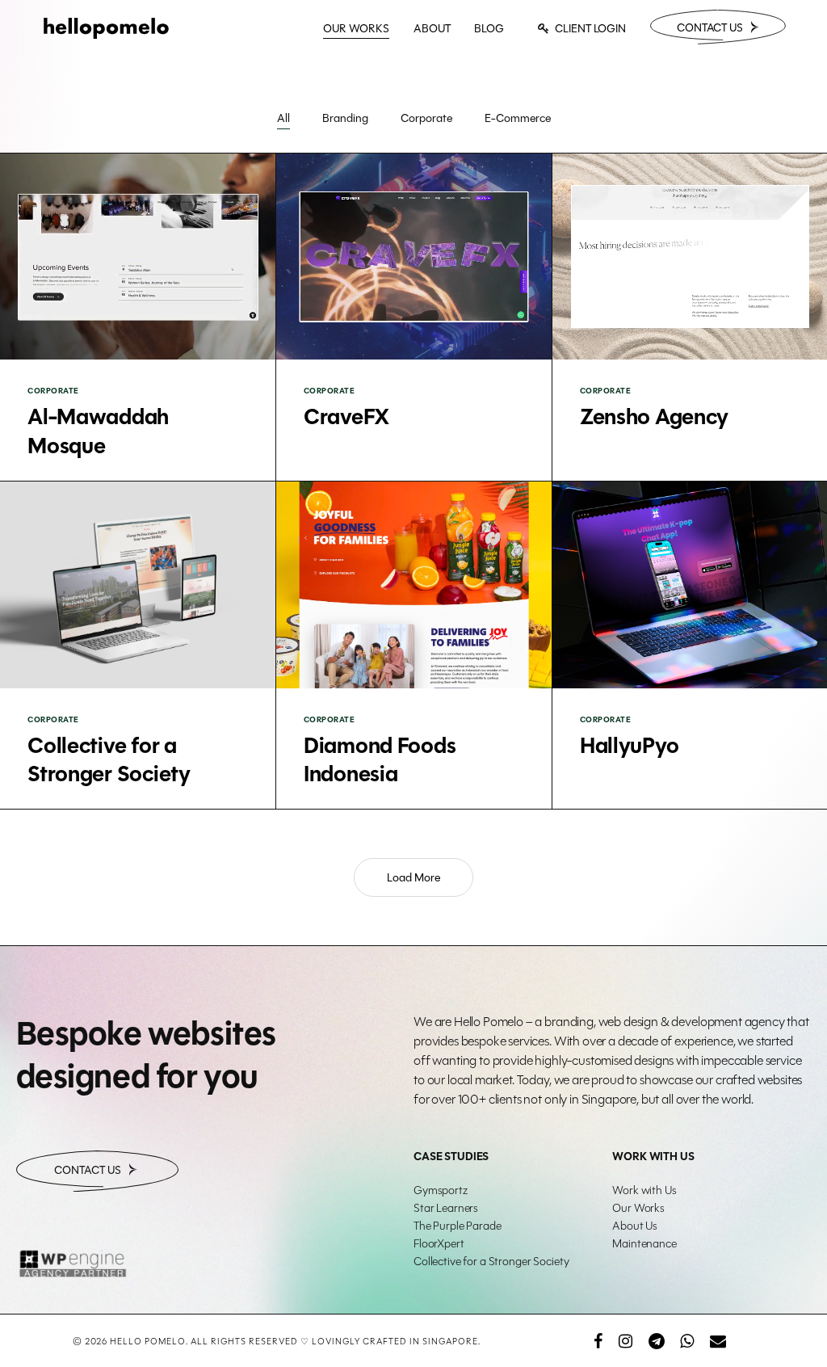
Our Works (638, 1208)
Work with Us (644, 1190)
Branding (345, 118)
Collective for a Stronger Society (491, 1261)
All (283, 118)
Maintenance (644, 1243)
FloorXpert (439, 1243)
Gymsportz (441, 1190)
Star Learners (446, 1208)
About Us (634, 1226)
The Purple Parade (458, 1226)
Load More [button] (413, 877)
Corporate (426, 118)
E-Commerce (518, 118)
